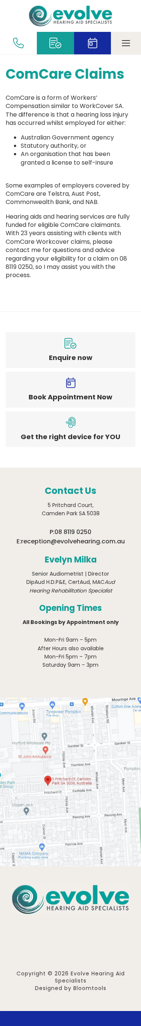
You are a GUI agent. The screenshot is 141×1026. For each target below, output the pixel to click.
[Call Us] (18, 43)
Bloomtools (89, 988)
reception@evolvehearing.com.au (73, 541)
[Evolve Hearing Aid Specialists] (70, 16)
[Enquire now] (55, 43)
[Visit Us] (70, 782)
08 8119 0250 (73, 532)
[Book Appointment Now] (92, 43)
